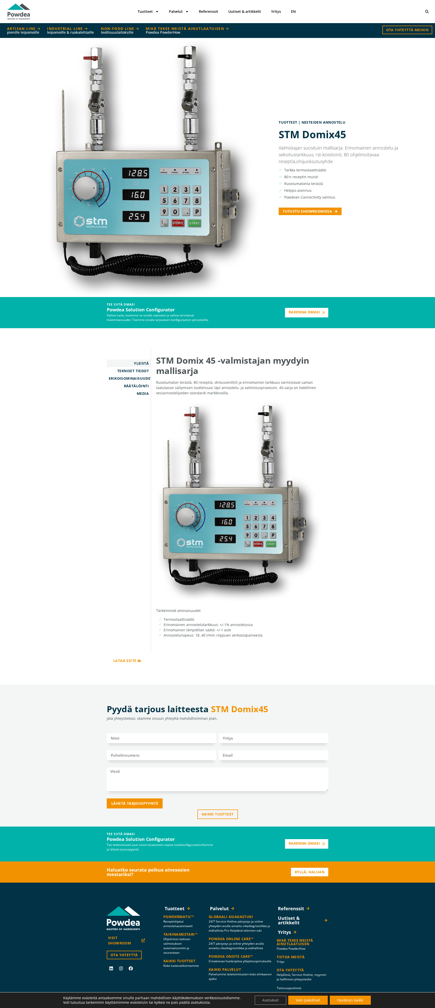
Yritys (276, 11)
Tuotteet (145, 11)
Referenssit (208, 11)
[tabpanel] (239, 500)
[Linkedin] (111, 968)
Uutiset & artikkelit (244, 11)
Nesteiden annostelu (324, 122)
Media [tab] (143, 393)
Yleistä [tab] (141, 363)
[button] (427, 12)
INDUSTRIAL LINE (70, 30)
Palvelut (176, 11)
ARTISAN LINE (23, 30)
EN (293, 11)
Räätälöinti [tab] (136, 385)
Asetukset (270, 1000)
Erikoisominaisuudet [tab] (130, 378)
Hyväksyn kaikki (350, 1000)
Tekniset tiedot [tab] (133, 370)
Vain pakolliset (308, 1000)
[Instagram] (121, 968)
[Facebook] (130, 968)
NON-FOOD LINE (118, 30)
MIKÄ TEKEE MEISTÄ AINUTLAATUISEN (185, 30)
